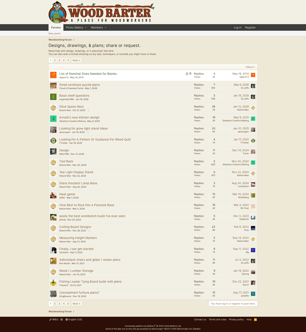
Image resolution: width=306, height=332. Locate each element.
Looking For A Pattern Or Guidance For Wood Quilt (95, 139)
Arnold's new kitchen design (79, 117)
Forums (56, 27)
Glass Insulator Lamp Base (78, 183)
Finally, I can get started (76, 249)
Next (75, 60)
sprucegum (64, 132)
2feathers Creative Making (72, 121)
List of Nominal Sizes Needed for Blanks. (88, 73)
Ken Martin (64, 263)
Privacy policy (236, 319)
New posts (55, 33)
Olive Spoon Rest (71, 106)
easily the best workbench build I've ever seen (92, 216)
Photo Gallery (74, 27)
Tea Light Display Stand (76, 172)
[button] (85, 27)
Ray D (246, 284)
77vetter (63, 143)
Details (196, 329)
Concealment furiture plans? (79, 292)
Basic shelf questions (74, 95)
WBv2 (55, 319)
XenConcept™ (157, 329)
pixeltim (245, 295)
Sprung (245, 273)
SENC (62, 197)
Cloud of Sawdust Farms (71, 88)
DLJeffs (245, 88)
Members (97, 27)
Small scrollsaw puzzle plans (79, 85)
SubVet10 (244, 219)
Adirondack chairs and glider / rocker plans (89, 259)
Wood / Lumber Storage (76, 270)
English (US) (75, 319)
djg (247, 252)
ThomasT (64, 285)
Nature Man (65, 110)
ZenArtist (63, 252)
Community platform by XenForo (153, 326)
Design (64, 150)
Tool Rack (66, 161)
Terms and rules (217, 319)
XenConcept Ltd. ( (185, 329)
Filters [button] (249, 67)
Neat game (67, 194)
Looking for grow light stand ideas (83, 128)
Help (249, 319)
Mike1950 (64, 154)
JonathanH (243, 186)
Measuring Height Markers (78, 238)
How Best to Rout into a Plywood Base (86, 205)
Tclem (246, 153)
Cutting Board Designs (75, 227)
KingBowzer (65, 296)
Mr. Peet (245, 208)
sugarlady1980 (66, 99)
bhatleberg (243, 197)
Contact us (200, 319)
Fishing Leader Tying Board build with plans (90, 281)
